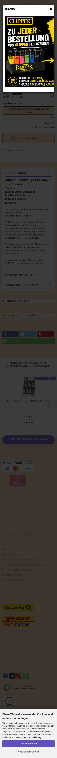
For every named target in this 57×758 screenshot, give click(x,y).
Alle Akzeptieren (28, 743)
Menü (5, 4)
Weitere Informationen (28, 751)
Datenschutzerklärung (31, 737)
